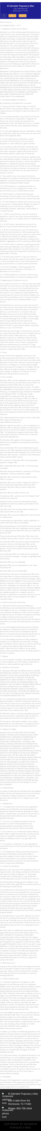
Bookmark (23, 16)
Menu (12, 16)
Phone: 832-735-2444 (20, 1108)
